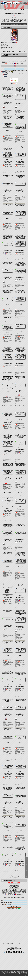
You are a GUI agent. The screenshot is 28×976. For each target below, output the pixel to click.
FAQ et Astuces (19, 63)
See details (19, 975)
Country (3, 904)
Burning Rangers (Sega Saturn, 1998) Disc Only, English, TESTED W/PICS (7, 672)
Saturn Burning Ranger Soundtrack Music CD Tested (20, 176)
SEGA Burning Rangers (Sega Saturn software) (20, 759)
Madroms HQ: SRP (14, 947)
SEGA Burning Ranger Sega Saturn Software (20, 788)
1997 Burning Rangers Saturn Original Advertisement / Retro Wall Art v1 (20, 848)
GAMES (18, 897)
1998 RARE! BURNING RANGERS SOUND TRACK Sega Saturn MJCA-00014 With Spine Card (7, 378)
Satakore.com (19, 911)
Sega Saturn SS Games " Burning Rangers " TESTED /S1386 (7, 291)
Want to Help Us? (12, 948)
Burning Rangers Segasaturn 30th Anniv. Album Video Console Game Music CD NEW (20, 237)
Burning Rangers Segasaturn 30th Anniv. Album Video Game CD (20, 291)
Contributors (18, 948)
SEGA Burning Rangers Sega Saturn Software (7, 263)
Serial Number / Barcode (6, 902)
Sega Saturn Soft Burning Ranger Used (20, 525)
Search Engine (22, 24)
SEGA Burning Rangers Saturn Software (20, 729)
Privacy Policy (10, 949)
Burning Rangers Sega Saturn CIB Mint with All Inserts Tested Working (7, 464)
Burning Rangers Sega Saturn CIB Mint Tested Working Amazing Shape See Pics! (20, 583)
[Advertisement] (14, 925)
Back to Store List (23, 83)
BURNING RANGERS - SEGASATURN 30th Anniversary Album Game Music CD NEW (20, 206)
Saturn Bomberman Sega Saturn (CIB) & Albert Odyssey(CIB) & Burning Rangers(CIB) (20, 554)
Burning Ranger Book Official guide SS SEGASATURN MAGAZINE (7, 118)
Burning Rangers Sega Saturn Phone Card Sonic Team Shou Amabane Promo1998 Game (8, 436)
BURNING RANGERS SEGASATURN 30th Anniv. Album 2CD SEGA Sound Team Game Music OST (20, 349)
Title (2, 900)
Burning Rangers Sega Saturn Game (8, 205)
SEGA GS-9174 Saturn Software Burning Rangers (8, 759)
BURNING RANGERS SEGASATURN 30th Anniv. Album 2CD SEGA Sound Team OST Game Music (20, 612)
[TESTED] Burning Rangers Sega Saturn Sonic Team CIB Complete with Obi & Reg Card (7, 320)
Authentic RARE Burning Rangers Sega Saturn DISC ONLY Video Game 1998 (20, 673)
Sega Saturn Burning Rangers (7, 611)
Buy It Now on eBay (8, 102)
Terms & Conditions (17, 949)
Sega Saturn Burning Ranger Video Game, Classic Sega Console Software (20, 494)
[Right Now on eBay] (14, 81)
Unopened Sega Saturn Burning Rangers (20, 147)
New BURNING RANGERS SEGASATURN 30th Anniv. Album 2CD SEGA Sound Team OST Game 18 (7, 495)
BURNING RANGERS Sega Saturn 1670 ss (20, 817)
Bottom (25, 27)
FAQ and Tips (10, 63)
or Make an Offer (7, 162)
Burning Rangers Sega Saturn (8, 176)
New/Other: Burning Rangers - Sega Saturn (8, 847)
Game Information (6, 24)
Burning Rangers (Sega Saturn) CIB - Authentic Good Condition (7, 642)
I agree (26, 975)
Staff (8, 948)
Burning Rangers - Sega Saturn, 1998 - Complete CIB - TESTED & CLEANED (20, 436)
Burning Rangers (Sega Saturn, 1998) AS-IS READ (7, 700)
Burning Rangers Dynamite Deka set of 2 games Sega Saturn (7, 583)
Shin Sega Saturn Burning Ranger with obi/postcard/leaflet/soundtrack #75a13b (20, 264)
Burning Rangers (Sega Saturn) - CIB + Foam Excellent (20, 377)
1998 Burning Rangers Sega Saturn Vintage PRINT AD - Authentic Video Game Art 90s (8, 237)
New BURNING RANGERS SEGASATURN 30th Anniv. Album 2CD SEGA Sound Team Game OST (20, 119)
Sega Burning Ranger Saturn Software (7, 729)
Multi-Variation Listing (7, 103)
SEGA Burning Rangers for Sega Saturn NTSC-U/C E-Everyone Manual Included (7, 818)
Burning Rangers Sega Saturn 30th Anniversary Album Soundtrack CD (20, 464)
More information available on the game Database (14, 51)
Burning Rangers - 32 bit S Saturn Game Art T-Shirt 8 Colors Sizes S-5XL (7, 89)
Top (22, 27)
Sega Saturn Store (15, 24)
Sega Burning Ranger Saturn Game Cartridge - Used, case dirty (7, 525)
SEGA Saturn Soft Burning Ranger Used (7, 553)
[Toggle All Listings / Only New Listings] (3, 71)
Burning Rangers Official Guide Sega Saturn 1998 (7, 406)
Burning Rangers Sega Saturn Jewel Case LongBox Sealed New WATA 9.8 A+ (20, 643)
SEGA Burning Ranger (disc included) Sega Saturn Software (8, 788)
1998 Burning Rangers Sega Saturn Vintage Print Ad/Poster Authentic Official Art (20, 319)
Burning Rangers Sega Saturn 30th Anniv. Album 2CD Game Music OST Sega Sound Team (20, 407)
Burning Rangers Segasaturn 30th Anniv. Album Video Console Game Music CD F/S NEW (20, 89)
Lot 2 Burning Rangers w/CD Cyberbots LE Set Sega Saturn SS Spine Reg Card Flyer (7, 148)
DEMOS (22, 897)
